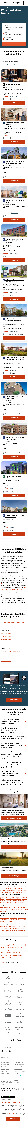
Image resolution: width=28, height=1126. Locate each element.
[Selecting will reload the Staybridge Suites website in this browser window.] (19, 1028)
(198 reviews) (14, 292)
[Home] (3, 962)
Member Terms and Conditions (6, 1076)
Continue (13, 1118)
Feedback (3, 1084)
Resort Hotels (4, 892)
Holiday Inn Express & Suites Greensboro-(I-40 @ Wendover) (14, 398)
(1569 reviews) (14, 411)
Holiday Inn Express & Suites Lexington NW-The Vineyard (14, 358)
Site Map (16, 1082)
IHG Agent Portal (5, 1064)
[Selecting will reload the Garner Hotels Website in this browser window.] (8, 1022)
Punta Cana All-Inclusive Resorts (15, 902)
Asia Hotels (12, 926)
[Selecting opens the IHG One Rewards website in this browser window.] (14, 1040)
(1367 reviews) (14, 212)
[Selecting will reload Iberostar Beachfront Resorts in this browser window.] (8, 1009)
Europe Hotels (4, 926)
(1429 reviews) (14, 370)
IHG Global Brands (5, 1062)
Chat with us (4, 1066)
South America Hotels (11, 930)
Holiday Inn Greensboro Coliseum (13, 477)
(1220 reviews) (14, 331)
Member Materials (5, 1073)
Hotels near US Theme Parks (12, 909)
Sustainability (4, 1071)
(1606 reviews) (14, 488)
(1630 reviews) (14, 174)
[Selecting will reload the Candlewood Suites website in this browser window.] (19, 1034)
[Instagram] (10, 1051)
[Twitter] (6, 1051)
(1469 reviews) (14, 527)
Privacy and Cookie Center (19, 1079)
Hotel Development (19, 1062)
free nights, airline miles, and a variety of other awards (13, 589)
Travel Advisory (18, 1069)
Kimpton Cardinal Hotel (13, 84)
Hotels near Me (4, 918)
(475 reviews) (14, 253)
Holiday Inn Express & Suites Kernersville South (14, 280)
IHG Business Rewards (20, 1066)
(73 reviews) (14, 96)
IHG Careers (4, 1060)
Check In (5, 32)
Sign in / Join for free (18, 3)
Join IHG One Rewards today (14, 591)
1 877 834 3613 (19, 1090)
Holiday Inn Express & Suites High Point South (14, 438)
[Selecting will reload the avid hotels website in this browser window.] (19, 1022)
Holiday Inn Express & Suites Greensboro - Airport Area (14, 319)
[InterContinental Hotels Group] (4, 2)
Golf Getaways (20, 892)
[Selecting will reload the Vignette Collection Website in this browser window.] (19, 984)
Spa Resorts (12, 892)
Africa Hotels (8, 932)
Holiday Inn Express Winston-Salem (14, 201)
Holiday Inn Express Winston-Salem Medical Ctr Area (14, 162)
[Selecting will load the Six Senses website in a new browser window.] (8, 978)
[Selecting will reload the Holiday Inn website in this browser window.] (19, 1016)
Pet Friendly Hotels (13, 919)
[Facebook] (2, 1051)
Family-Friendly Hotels (6, 907)
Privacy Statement (12, 1113)
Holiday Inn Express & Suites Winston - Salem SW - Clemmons (14, 241)
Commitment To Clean (20, 1071)
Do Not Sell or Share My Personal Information (7, 1081)
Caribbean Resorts (14, 897)
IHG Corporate (18, 1073)
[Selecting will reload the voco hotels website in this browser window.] (8, 997)
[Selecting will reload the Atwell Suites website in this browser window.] (8, 1028)
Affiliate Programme (19, 1064)
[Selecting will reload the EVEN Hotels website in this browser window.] (19, 1009)
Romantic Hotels (5, 890)
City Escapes (3, 887)
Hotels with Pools (17, 888)
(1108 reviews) (14, 450)
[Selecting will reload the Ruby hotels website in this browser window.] (19, 997)
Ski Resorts (13, 890)
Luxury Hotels (13, 918)
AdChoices (17, 1075)
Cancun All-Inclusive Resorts (13, 899)
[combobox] (6, 64)
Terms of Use (4, 1079)
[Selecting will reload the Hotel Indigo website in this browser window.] (19, 990)
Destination (6, 25)
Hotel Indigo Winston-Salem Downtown (14, 123)
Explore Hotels (18, 1060)
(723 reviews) (14, 135)
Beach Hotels (4, 897)
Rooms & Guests (7, 37)
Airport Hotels (22, 890)
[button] (26, 3)
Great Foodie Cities (13, 887)
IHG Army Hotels (5, 1069)
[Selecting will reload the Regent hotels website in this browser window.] (19, 978)
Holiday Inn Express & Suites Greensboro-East (14, 516)
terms (3, 1110)
